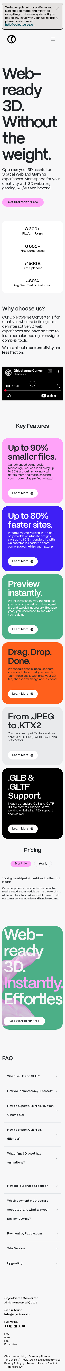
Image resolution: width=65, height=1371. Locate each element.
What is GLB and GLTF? (23, 1076)
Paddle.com (18, 891)
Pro (6, 1341)
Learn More (20, 493)
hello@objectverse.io (19, 24)
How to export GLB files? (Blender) (25, 1134)
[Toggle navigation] (53, 39)
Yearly (43, 863)
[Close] (58, 8)
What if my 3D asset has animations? (24, 1158)
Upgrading (15, 1263)
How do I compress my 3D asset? (30, 1091)
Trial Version (16, 1248)
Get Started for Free (23, 202)
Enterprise (10, 1344)
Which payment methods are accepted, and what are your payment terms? (28, 1210)
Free (7, 1337)
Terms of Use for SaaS (41, 1363)
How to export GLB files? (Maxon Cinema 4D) (30, 1110)
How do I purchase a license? (27, 1186)
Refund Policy (14, 1367)
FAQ (6, 1334)
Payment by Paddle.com (24, 1233)
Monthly (21, 863)
